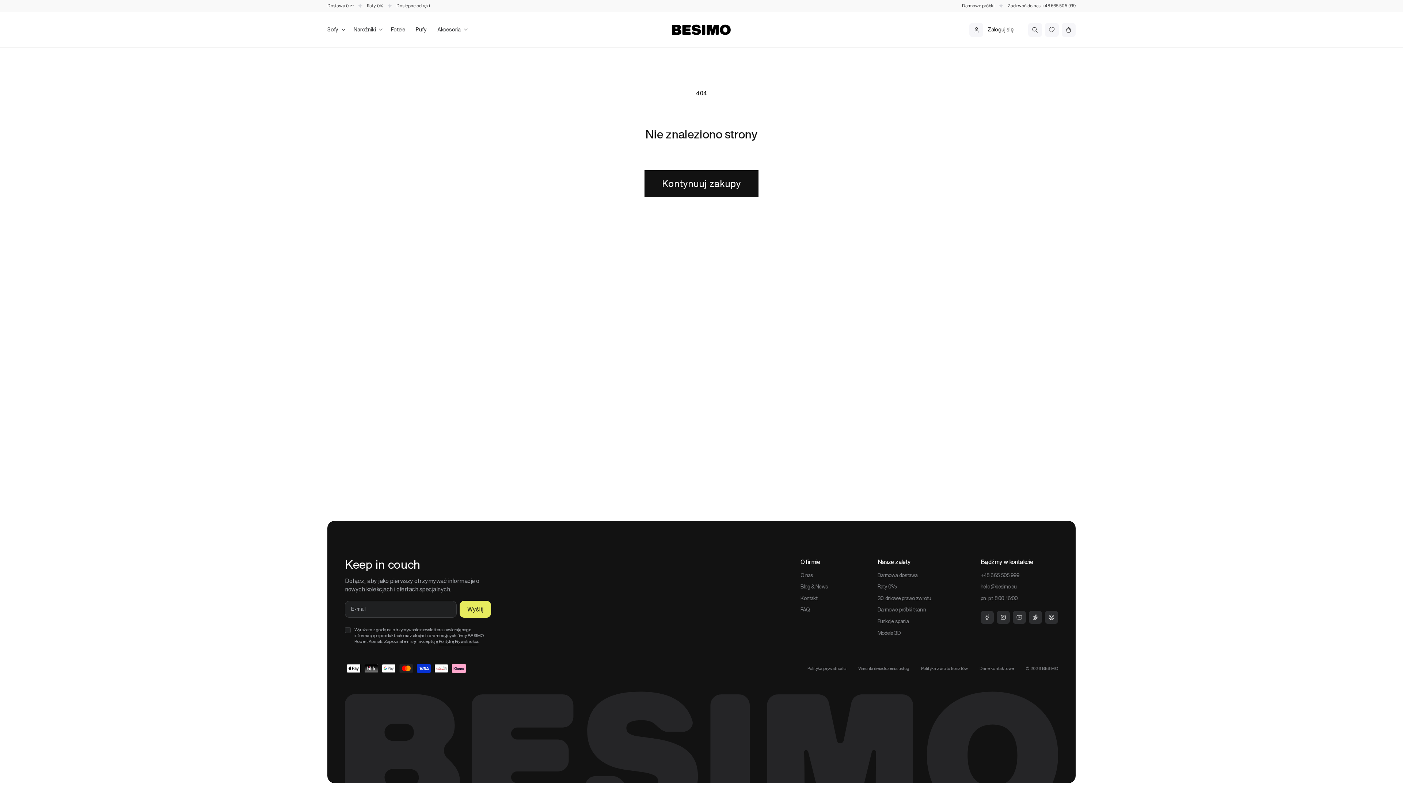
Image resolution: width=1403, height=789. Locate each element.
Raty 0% (887, 586)
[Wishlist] (1052, 30)
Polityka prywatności (827, 668)
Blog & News (814, 586)
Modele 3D (889, 633)
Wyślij (475, 609)
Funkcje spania (893, 621)
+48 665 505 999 (1059, 5)
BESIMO (1050, 668)
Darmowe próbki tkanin (902, 609)
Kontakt (809, 598)
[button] (335, 29)
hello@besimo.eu (999, 586)
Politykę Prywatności (458, 641)
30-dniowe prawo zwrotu (904, 598)
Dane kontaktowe (997, 668)
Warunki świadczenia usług (883, 668)
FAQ (805, 609)
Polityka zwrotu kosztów (944, 668)
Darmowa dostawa (898, 575)
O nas (807, 575)
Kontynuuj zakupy (701, 183)
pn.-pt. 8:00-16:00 (999, 598)
